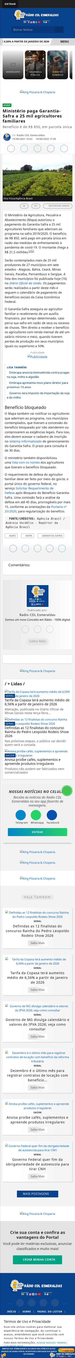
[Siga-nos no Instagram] (32, 1303)
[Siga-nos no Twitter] (43, 1303)
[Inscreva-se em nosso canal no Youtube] (55, 1303)
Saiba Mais (37, 641)
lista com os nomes (26, 462)
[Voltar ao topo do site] (70, 747)
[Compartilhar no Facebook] (11, 148)
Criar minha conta (38, 1259)
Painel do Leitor (51, 1311)
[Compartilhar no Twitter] (24, 148)
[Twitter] (49, 629)
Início (13, 1311)
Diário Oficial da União (25, 283)
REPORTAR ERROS (58, 205)
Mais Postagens (36, 1194)
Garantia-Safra (51, 535)
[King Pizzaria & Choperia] (37, 92)
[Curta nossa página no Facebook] (20, 1303)
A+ (35, 205)
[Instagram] (25, 629)
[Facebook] (37, 629)
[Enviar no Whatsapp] (37, 148)
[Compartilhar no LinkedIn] (64, 148)
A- (24, 205)
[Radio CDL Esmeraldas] (37, 16)
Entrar (10, 4)
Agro (12, 535)
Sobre (28, 1311)
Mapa (28, 535)
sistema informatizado (25, 441)
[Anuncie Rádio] (37, 1352)
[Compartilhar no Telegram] (50, 148)
